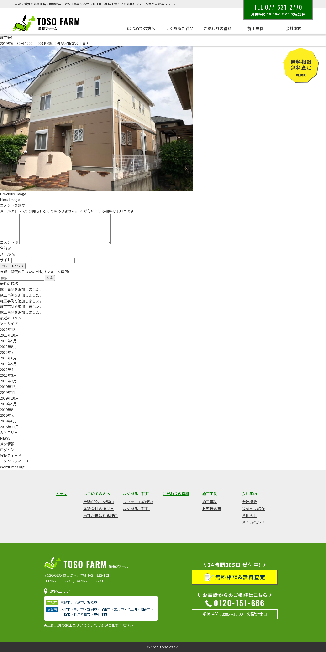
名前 (5, 248)
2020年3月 (8, 375)
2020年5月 (8, 363)
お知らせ (249, 515)
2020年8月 (8, 346)
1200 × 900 (34, 43)
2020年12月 (9, 329)
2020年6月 (8, 357)
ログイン (7, 449)
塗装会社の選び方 (98, 508)
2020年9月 (8, 340)
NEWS (5, 438)
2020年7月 (8, 352)
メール (7, 254)
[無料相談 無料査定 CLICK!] (301, 79)
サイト (5, 259)
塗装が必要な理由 (98, 501)
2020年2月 (8, 380)
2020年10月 (9, 335)
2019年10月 (9, 397)
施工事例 (209, 501)
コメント (9, 242)
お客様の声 (211, 508)
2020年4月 (8, 369)
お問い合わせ (253, 522)
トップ (61, 493)
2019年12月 (9, 386)
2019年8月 (8, 409)
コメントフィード (14, 460)
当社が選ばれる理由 (100, 515)
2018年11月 (9, 426)
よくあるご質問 (136, 508)
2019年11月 (9, 392)
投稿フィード (10, 455)
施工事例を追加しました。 (21, 289)
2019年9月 (8, 403)
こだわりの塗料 (217, 28)
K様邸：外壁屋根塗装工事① (66, 43)
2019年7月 (8, 415)
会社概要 (249, 501)
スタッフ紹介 (253, 508)
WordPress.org (12, 466)
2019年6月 (8, 420)
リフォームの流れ (138, 501)
